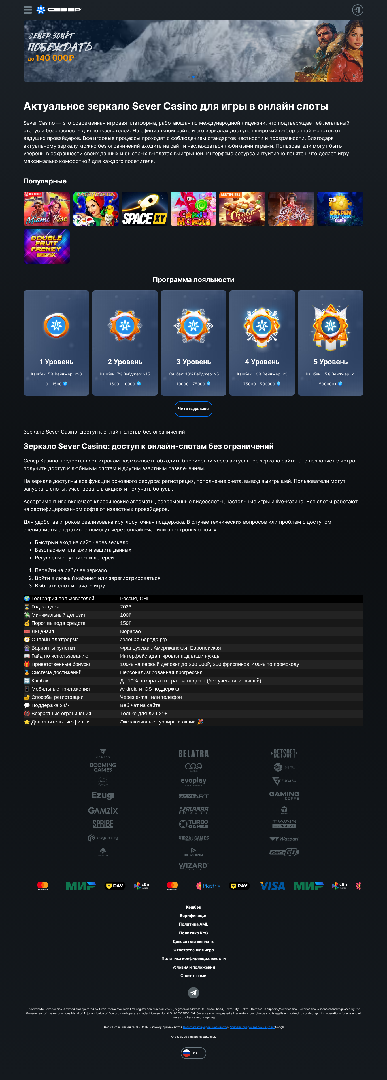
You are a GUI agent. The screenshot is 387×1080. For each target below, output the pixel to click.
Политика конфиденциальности (205, 1027)
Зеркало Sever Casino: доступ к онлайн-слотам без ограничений (104, 432)
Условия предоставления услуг (252, 1027)
